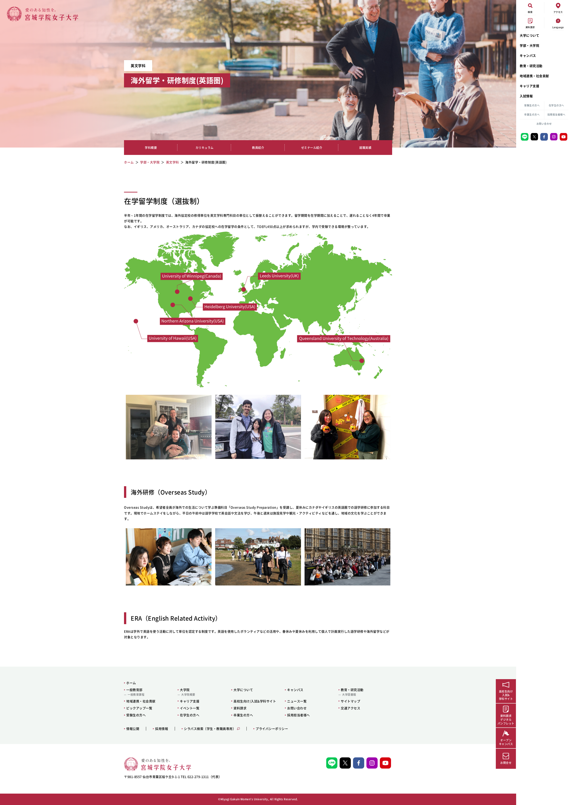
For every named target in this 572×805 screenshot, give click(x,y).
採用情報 (161, 729)
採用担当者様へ (556, 114)
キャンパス (528, 55)
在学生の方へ (556, 105)
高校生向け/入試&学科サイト (254, 701)
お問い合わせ (544, 124)
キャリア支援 (529, 86)
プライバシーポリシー (272, 729)
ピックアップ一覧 (139, 708)
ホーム (131, 682)
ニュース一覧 (297, 701)
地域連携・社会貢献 (534, 76)
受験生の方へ (532, 105)
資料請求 (239, 708)
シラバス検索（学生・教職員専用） (210, 729)
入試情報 (526, 96)
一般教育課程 (136, 695)
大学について (529, 35)
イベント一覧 (189, 708)
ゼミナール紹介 (311, 147)
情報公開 (132, 729)
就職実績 (365, 147)
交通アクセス (350, 708)
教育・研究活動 (531, 65)
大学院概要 (188, 695)
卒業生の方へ (532, 114)
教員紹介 (258, 147)
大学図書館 (349, 695)
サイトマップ (350, 701)
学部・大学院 (529, 45)
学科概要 (151, 147)
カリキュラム (205, 147)
